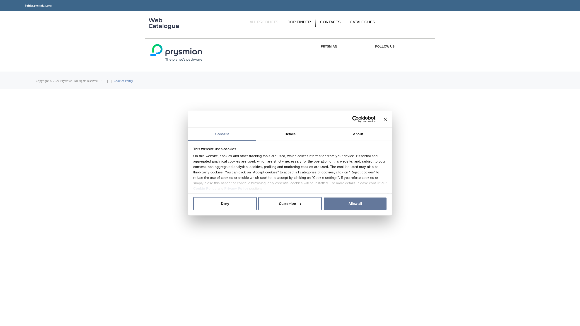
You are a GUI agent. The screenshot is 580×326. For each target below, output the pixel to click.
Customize (287, 203)
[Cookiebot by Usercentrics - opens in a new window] (355, 119)
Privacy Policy (236, 188)
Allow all (355, 203)
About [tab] (358, 134)
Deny (225, 203)
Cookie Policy (205, 188)
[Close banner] (385, 119)
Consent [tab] (222, 134)
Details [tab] (290, 134)
